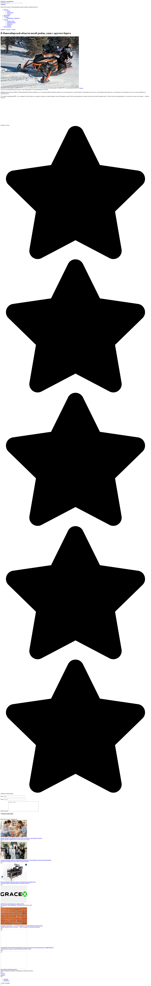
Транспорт (10, 24)
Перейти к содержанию (7, 1)
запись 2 (3, 975)
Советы (6, 19)
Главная (6, 979)
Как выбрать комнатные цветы (9, 969)
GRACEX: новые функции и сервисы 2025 (12, 903)
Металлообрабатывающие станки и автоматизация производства (18, 882)
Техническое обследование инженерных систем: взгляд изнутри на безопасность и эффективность (27, 947)
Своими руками (11, 22)
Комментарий (4, 811)
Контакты (6, 980)
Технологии (10, 12)
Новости (6, 9)
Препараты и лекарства (13, 18)
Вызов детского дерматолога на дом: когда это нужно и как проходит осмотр (21, 838)
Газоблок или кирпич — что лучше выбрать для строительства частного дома (21, 925)
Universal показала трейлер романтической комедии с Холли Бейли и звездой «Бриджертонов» (26, 860)
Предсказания (7, 26)
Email (2, 799)
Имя (2, 796)
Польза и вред (10, 21)
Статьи (9, 14)
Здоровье (6, 16)
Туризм (9, 25)
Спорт (8, 11)
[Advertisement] (48, 112)
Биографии (7, 15)
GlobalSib (3, 4)
